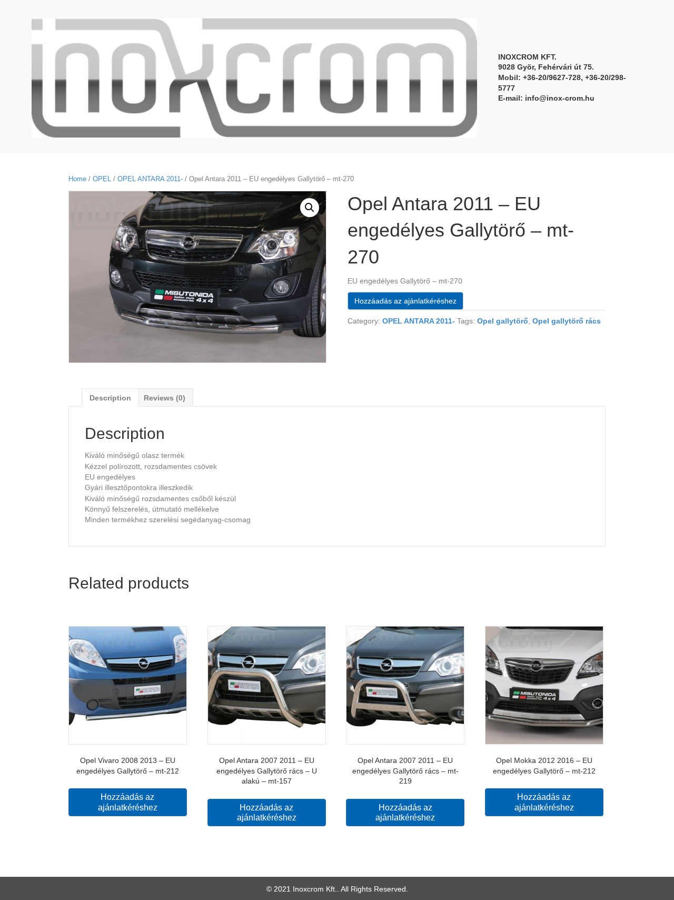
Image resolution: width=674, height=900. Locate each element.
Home (77, 179)
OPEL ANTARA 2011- (150, 179)
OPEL (102, 179)
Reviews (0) (164, 398)
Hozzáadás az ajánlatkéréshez (405, 301)
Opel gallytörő (502, 321)
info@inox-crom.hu (559, 98)
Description (110, 398)
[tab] (110, 397)
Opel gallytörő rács (566, 321)
